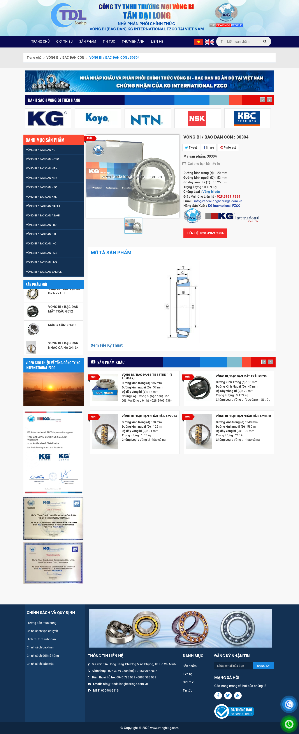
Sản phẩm (190, 666)
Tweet (192, 147)
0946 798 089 (125, 677)
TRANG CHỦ (40, 42)
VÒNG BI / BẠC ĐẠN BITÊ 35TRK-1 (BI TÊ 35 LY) (147, 376)
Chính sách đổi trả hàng (43, 655)
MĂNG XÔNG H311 (62, 308)
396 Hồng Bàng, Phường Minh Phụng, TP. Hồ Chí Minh (139, 664)
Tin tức (187, 690)
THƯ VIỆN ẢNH (133, 42)
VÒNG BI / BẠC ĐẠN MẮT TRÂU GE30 (241, 376)
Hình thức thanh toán (41, 639)
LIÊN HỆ (157, 42)
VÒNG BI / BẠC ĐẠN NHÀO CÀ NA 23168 (243, 416)
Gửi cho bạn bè (199, 164)
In (218, 164)
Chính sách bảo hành (41, 647)
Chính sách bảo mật (40, 664)
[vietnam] (199, 42)
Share (209, 147)
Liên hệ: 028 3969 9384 (205, 233)
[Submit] (265, 41)
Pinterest (229, 147)
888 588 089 (147, 677)
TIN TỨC (109, 42)
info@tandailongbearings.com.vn (125, 684)
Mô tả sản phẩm (111, 252)
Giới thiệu (189, 682)
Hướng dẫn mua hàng (41, 623)
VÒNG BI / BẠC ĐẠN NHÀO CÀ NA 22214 (149, 416)
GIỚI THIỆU (64, 42)
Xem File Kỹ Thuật (107, 345)
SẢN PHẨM (87, 42)
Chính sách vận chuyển (42, 631)
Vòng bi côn (211, 192)
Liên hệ (187, 674)
